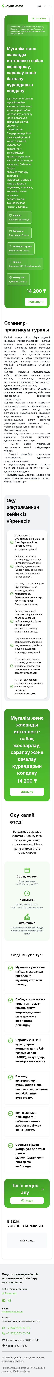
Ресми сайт (11, 1293)
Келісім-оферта (22, 1371)
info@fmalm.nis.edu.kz (12, 1311)
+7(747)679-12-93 (18, 1328)
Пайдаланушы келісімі (16, 1367)
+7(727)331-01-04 (18, 1333)
